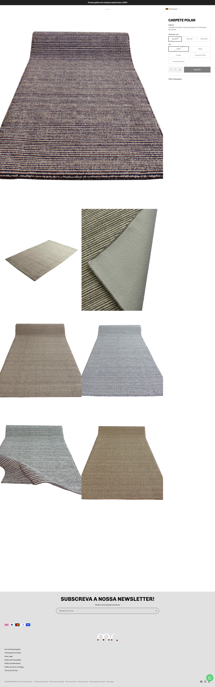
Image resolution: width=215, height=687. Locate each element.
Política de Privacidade (12, 660)
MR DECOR (13, 682)
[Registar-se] (156, 611)
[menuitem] (7, 8)
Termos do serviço (71, 682)
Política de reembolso (41, 682)
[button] (172, 9)
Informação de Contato (12, 653)
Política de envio (83, 682)
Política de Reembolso (12, 663)
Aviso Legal (8, 656)
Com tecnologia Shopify (24, 682)
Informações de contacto (98, 682)
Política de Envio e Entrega (14, 667)
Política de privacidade (56, 682)
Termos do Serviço (11, 670)
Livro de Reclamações (12, 649)
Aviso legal (110, 682)
